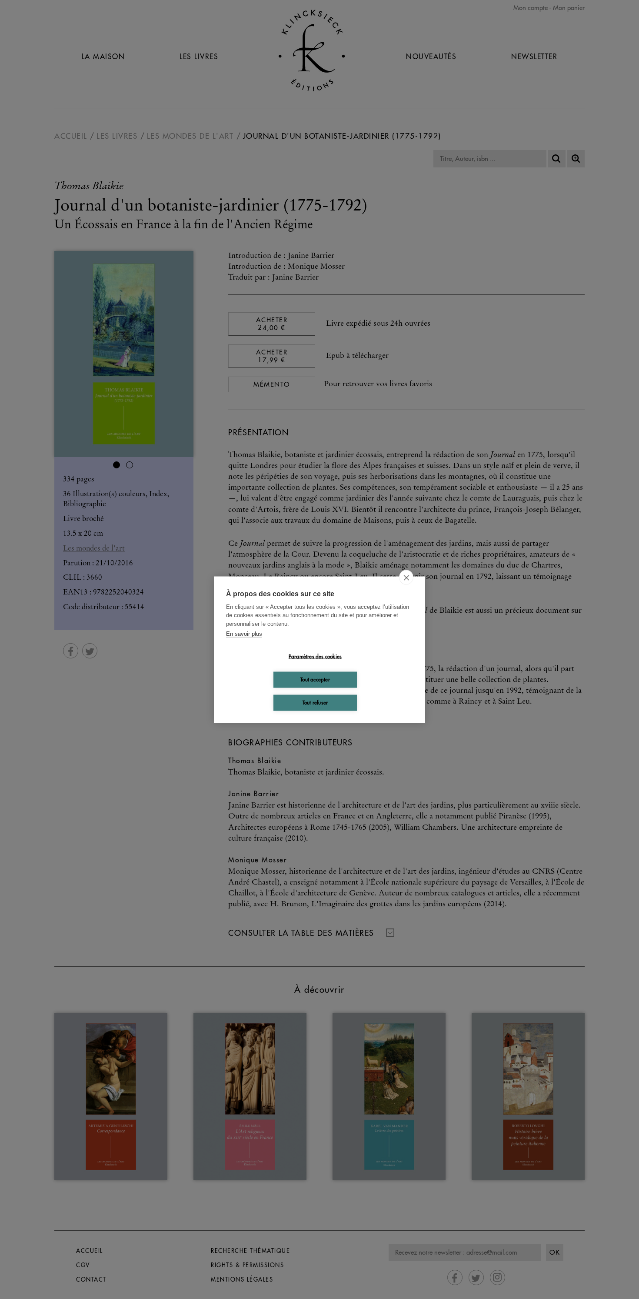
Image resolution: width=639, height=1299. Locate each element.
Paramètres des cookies (315, 656)
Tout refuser (315, 702)
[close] (406, 577)
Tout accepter (315, 679)
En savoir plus (244, 634)
